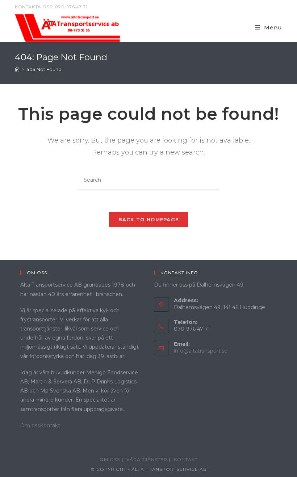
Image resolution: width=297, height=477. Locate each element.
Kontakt (50, 425)
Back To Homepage (148, 219)
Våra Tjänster (146, 459)
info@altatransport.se (200, 351)
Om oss (30, 425)
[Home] (17, 69)
